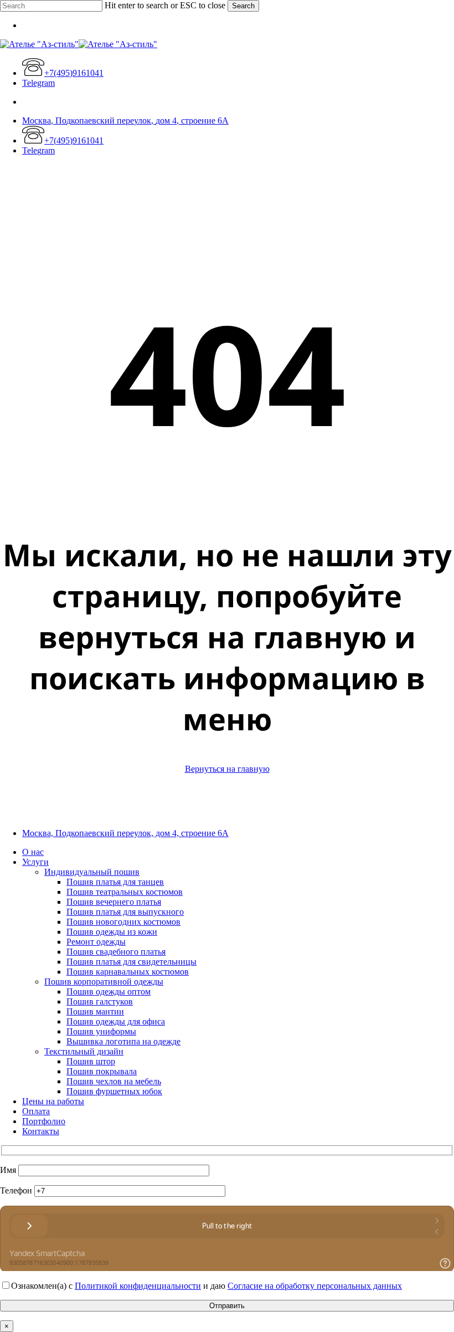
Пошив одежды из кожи (111, 931)
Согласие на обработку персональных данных (315, 1285)
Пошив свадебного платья (116, 951)
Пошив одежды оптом (108, 991)
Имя (9, 1170)
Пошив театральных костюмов (124, 891)
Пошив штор (90, 1061)
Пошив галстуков (99, 1001)
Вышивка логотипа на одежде (123, 1041)
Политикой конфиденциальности (138, 1285)
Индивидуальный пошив (92, 872)
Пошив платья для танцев (115, 882)
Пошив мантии (95, 1011)
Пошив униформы (101, 1031)
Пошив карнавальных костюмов (127, 971)
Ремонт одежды (96, 941)
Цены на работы (53, 1101)
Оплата (36, 1111)
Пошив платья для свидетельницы (131, 961)
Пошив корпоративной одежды (103, 981)
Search (243, 6)
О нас (33, 852)
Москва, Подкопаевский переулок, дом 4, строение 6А (125, 833)
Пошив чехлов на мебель (113, 1081)
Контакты (40, 1131)
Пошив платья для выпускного (125, 911)
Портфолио (43, 1121)
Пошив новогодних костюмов (123, 921)
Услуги (35, 862)
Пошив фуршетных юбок (114, 1091)
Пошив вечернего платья (113, 901)
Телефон (17, 1190)
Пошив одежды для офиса (115, 1021)
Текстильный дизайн (83, 1051)
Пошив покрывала (101, 1071)
